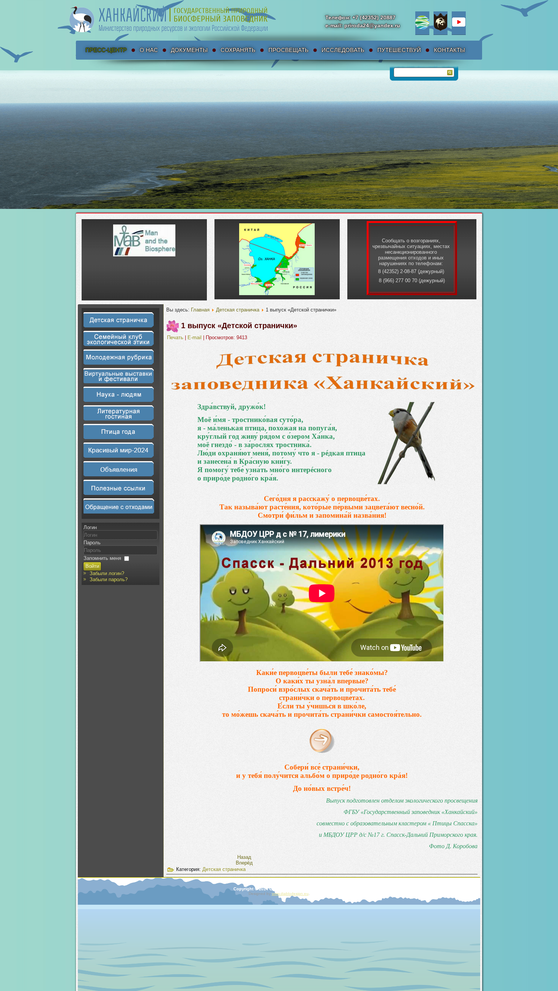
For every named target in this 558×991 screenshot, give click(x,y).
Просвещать (288, 50)
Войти (92, 566)
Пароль (92, 542)
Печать (176, 337)
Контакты (449, 50)
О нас (149, 50)
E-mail (195, 337)
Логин (90, 527)
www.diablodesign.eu (290, 893)
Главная (200, 310)
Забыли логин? (107, 573)
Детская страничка (237, 310)
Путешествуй (399, 50)
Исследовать (343, 50)
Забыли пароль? (109, 579)
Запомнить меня (102, 558)
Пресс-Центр (106, 50)
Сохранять (238, 50)
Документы (189, 50)
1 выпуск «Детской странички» (239, 325)
